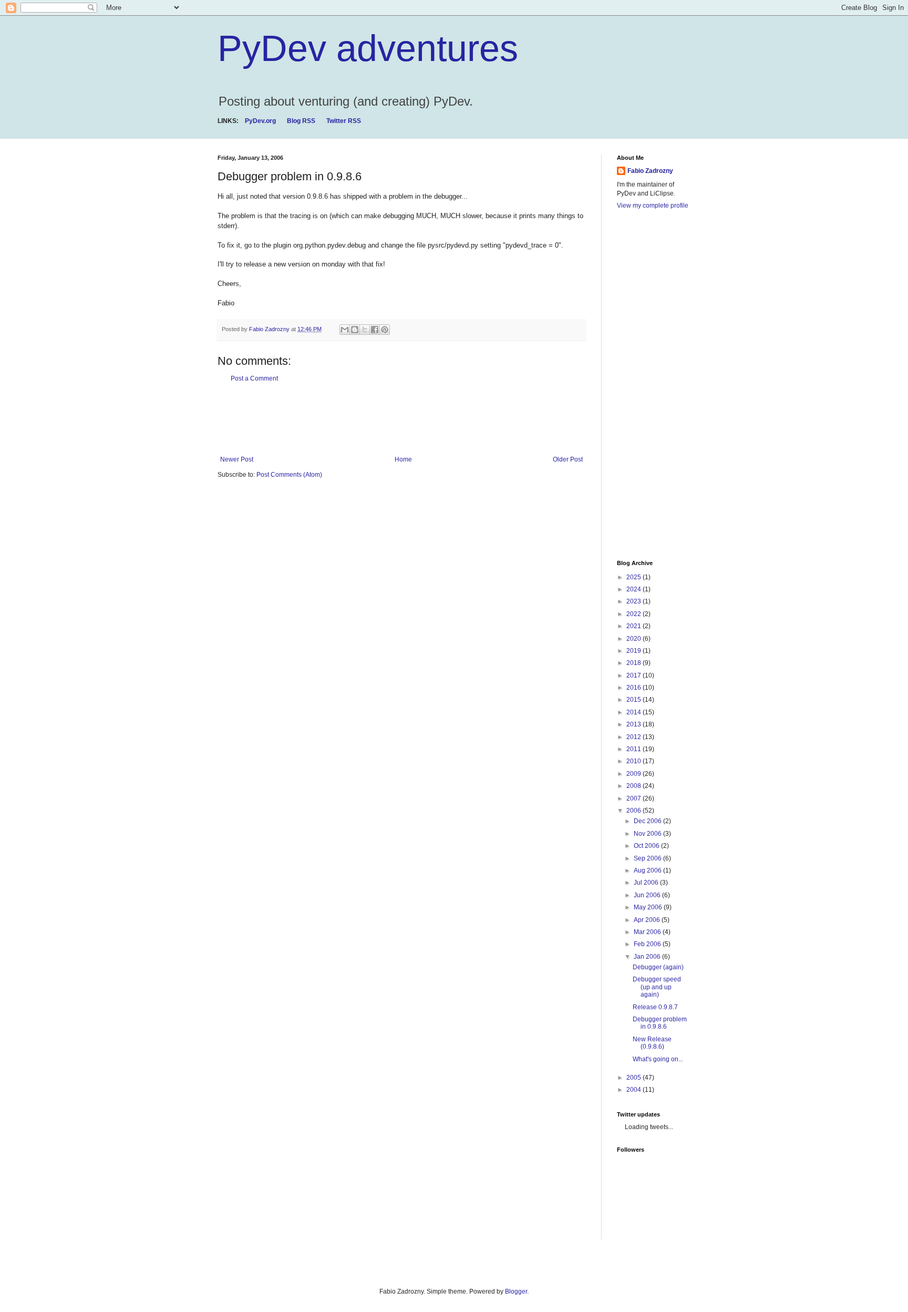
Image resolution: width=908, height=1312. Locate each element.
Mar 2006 (648, 932)
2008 (634, 786)
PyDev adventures (368, 48)
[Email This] (344, 329)
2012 (634, 737)
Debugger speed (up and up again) (657, 987)
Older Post (568, 459)
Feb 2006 (648, 944)
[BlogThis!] (354, 329)
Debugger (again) (658, 967)
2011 (634, 749)
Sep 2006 (648, 858)
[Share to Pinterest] (384, 329)
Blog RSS (301, 121)
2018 (634, 663)
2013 (634, 724)
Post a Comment (254, 378)
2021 (634, 626)
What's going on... (658, 1059)
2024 (634, 589)
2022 (634, 614)
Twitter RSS (343, 121)
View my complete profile (652, 205)
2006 (634, 810)
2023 (634, 601)
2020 (634, 638)
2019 (634, 650)
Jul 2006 (647, 882)
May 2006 (649, 907)
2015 (634, 699)
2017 (634, 675)
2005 (634, 1077)
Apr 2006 (648, 920)
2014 (634, 712)
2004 (634, 1089)
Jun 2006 (648, 895)
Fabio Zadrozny (650, 171)
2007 (634, 798)
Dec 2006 (648, 821)
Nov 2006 (648, 833)
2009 (634, 773)
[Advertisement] (409, 419)
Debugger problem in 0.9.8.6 (660, 1023)
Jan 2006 (648, 956)
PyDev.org (260, 121)
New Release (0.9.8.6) (652, 1043)
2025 (634, 577)
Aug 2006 (648, 870)
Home (403, 459)
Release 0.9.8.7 (655, 1007)
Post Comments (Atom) (289, 474)
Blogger (516, 1291)
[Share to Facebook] (374, 329)
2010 (634, 761)
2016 (634, 687)
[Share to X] (364, 329)
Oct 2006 (647, 845)
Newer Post (236, 459)
